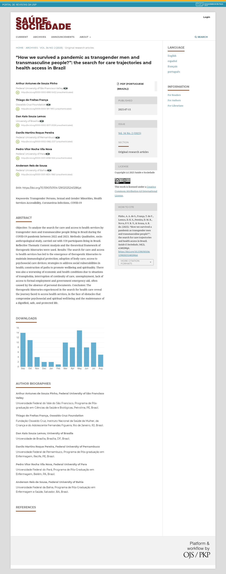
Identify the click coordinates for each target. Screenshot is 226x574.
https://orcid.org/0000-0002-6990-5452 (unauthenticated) (47, 92)
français (172, 66)
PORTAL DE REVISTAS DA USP (19, 5)
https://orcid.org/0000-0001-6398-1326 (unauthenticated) (46, 158)
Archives (39, 36)
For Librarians (175, 105)
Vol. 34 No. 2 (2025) (51, 47)
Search (202, 36)
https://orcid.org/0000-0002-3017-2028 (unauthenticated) (47, 125)
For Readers (174, 95)
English (172, 55)
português (174, 71)
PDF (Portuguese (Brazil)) (130, 86)
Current (22, 36)
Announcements (62, 36)
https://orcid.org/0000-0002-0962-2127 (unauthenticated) (47, 141)
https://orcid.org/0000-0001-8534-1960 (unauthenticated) (46, 174)
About (84, 36)
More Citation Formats (130, 262)
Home (19, 47)
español (172, 61)
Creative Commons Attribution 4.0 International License (136, 191)
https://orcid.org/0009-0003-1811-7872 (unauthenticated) (46, 109)
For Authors (174, 100)
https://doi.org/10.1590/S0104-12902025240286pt (51, 187)
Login (206, 17)
